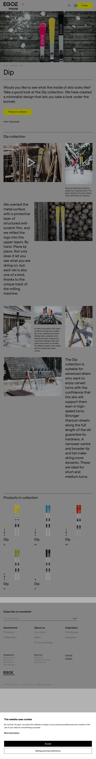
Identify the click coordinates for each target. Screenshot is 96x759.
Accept (48, 744)
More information (11, 733)
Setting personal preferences (48, 751)
